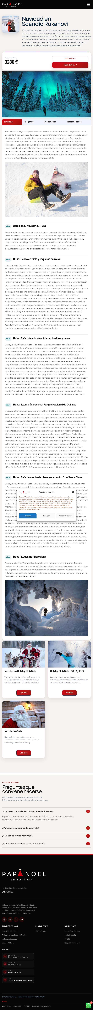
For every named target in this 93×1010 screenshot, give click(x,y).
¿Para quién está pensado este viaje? (20, 828)
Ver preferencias (65, 516)
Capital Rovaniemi (72, 943)
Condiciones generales (41, 1006)
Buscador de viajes (9, 931)
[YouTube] (16, 919)
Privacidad (17, 1006)
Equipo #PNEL (7, 943)
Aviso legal (6, 1006)
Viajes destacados (9, 939)
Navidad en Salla (13, 731)
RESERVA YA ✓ (70, 65)
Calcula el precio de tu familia (14, 935)
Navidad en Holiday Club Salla (20, 671)
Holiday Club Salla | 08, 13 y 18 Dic (67, 671)
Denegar (46, 516)
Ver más (23, 692)
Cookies (27, 1006)
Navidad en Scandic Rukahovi (45, 21)
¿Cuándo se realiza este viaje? (17, 835)
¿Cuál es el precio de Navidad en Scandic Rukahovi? (28, 811)
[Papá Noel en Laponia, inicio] (12, 4)
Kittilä (67, 939)
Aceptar (28, 516)
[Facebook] (10, 919)
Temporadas (40, 931)
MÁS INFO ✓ (70, 58)
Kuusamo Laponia (72, 931)
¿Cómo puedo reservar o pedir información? (24, 843)
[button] (73, 492)
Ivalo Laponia (70, 935)
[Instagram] (4, 919)
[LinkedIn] (22, 919)
